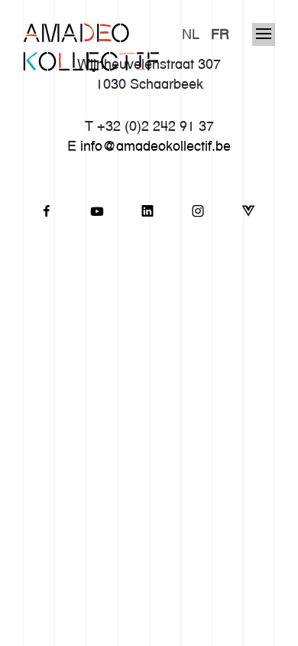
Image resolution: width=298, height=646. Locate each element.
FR (220, 34)
